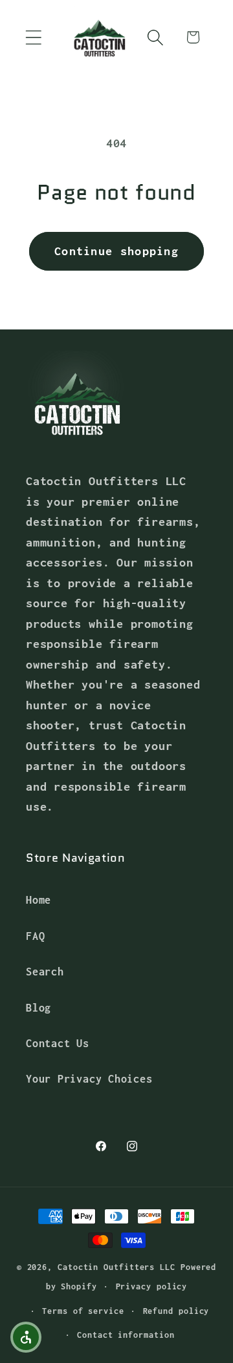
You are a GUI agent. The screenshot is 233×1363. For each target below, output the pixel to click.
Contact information (125, 1335)
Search (45, 971)
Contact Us (57, 1043)
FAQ (35, 936)
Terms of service (83, 1311)
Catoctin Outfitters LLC (116, 1267)
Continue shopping (116, 251)
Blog (38, 1007)
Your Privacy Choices (89, 1078)
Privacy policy (152, 1286)
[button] (33, 37)
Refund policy (176, 1311)
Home (38, 899)
